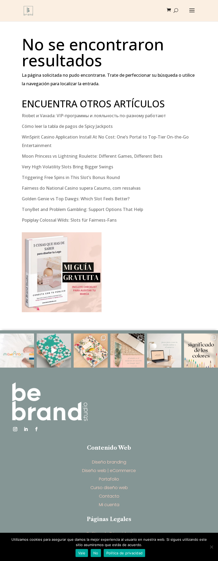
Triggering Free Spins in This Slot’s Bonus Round (71, 177)
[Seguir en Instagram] (15, 429)
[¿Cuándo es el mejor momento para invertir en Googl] (127, 351)
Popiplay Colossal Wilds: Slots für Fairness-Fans (69, 220)
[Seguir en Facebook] (36, 429)
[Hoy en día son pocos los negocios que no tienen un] (164, 351)
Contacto (109, 496)
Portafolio (109, 479)
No (95, 553)
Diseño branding (109, 462)
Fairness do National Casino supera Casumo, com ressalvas (81, 188)
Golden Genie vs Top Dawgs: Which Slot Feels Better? (75, 199)
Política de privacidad (124, 553)
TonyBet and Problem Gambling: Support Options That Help (82, 209)
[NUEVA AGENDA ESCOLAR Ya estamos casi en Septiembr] (91, 351)
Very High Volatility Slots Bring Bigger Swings (67, 167)
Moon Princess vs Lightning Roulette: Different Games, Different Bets (92, 156)
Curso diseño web (109, 488)
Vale (81, 553)
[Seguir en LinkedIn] (26, 429)
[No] (211, 547)
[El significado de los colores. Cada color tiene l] (201, 351)
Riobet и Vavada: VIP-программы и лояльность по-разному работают (94, 116)
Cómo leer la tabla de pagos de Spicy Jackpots (67, 126)
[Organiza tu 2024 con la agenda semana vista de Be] (54, 351)
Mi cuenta (109, 505)
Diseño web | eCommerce (109, 470)
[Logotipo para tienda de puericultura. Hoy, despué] (17, 351)
